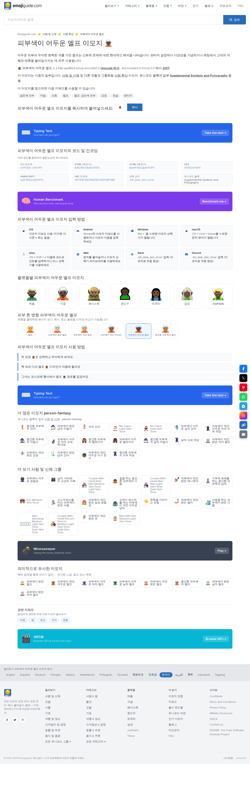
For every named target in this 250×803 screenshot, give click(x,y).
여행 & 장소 (93, 719)
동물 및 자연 (52, 730)
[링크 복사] (243, 425)
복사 (135, 107)
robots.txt (241, 758)
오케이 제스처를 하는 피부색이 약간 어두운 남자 (124, 504)
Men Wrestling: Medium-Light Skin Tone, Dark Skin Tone (32, 524)
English (10, 674)
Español (25, 674)
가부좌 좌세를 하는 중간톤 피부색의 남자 (217, 481)
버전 (182, 6)
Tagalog (220, 674)
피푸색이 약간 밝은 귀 (94, 517)
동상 (42, 620)
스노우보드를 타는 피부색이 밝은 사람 (63, 502)
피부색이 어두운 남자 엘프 (124, 583)
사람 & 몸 (92, 696)
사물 (48, 707)
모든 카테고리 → (96, 741)
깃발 (48, 702)
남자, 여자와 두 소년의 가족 (63, 480)
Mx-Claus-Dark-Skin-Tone (153, 428)
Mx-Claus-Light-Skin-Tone (122, 428)
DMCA (213, 719)
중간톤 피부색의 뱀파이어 (94, 441)
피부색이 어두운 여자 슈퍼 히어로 (63, 442)
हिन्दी (190, 674)
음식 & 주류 (93, 736)
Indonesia (204, 674)
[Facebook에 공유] (243, 369)
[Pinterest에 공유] (243, 387)
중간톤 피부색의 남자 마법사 (155, 441)
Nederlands (87, 674)
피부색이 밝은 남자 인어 (63, 454)
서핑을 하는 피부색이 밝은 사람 (217, 502)
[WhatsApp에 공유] (243, 397)
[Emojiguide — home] (23, 6)
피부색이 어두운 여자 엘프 (94, 583)
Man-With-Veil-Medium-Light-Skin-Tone (124, 518)
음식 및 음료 (52, 736)
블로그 (209, 6)
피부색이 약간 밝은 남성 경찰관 (94, 502)
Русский (122, 674)
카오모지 (225, 6)
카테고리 (132, 6)
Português (106, 674)
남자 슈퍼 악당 (186, 440)
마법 (22, 620)
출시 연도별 (176, 707)
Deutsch (40, 674)
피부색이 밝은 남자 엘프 (217, 583)
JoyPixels (133, 730)
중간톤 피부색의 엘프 (186, 583)
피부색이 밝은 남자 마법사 (63, 427)
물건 (89, 702)
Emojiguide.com (27, 34)
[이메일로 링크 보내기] (243, 434)
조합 (167, 6)
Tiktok (131, 736)
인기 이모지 (176, 719)
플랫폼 (151, 6)
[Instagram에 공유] (243, 415)
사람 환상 (68, 34)
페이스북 (132, 707)
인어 (54, 620)
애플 (130, 696)
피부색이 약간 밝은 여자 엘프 (217, 441)
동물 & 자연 (93, 730)
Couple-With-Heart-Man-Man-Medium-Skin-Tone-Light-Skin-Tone (93, 485)
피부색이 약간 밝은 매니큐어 (186, 480)
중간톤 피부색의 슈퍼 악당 (124, 454)
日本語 (153, 674)
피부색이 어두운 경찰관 (32, 480)
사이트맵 (228, 758)
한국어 (166, 674)
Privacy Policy (218, 707)
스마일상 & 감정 (96, 724)
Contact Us (216, 724)
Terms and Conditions (223, 702)
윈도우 (131, 713)
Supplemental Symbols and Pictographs (201, 181)
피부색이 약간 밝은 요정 (32, 454)
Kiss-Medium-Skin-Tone (31, 501)
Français (56, 674)
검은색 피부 (27, 95)
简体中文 (138, 674)
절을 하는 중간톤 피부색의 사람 (124, 481)
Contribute (216, 696)
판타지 (128, 95)
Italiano (70, 674)
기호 (48, 713)
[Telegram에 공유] (243, 406)
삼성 (130, 724)
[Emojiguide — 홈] (7, 693)
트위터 (131, 719)
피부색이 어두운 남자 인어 (186, 427)
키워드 (173, 702)
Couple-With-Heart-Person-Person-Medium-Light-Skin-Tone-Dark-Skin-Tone (63, 524)
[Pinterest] (23, 720)
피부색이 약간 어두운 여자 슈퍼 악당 (217, 428)
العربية (179, 674)
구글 (130, 702)
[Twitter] (15, 720)
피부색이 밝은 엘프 (32, 583)
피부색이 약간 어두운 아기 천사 (94, 455)
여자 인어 (91, 426)
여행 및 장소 (52, 719)
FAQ (240, 6)
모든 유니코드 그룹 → (58, 741)
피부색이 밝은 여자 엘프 (32, 593)
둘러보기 (112, 6)
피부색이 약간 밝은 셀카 (186, 501)
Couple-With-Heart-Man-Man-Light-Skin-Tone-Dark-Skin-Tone (154, 485)
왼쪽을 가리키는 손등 (155, 501)
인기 (195, 6)
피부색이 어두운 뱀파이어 (124, 441)
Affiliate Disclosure (221, 713)
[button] (43, 166)
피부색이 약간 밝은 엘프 (155, 583)
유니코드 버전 (177, 713)
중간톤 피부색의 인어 (32, 427)
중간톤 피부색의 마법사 (32, 441)
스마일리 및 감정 (55, 724)
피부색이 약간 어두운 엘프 (63, 583)
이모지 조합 (176, 696)
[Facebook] (7, 720)
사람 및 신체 (49, 34)
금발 (65, 620)
